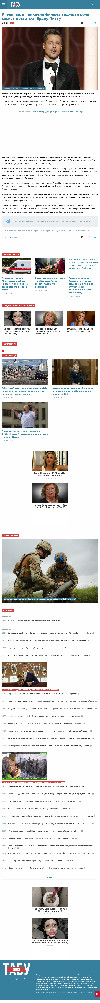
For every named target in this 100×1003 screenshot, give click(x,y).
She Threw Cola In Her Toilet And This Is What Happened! (50, 909)
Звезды (56, 231)
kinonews (13, 237)
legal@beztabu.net (42, 989)
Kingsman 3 (37, 231)
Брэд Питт (12, 231)
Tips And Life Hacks (50, 914)
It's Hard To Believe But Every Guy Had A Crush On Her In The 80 (47, 331)
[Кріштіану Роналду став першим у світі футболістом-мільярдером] (50, 675)
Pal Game (50, 945)
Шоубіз (48, 231)
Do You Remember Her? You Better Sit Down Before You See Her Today (17, 331)
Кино (72, 231)
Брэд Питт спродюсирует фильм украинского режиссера (57, 112)
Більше (50, 877)
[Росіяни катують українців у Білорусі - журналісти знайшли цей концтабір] (50, 766)
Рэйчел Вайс (24, 231)
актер (65, 231)
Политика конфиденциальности (68, 992)
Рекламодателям (86, 992)
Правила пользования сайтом (46, 992)
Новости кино (83, 231)
